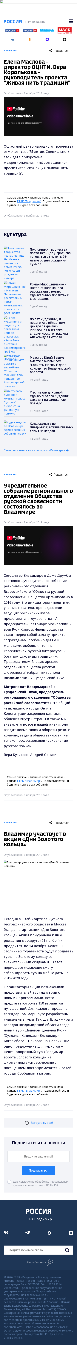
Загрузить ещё (42, 1123)
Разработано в (36, 1262)
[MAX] (47, 38)
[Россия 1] (12, 31)
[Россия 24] (30, 31)
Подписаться (38, 1170)
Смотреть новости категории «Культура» (34, 450)
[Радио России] (47, 31)
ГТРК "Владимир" (29, 201)
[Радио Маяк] (64, 32)
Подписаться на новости (38, 1143)
